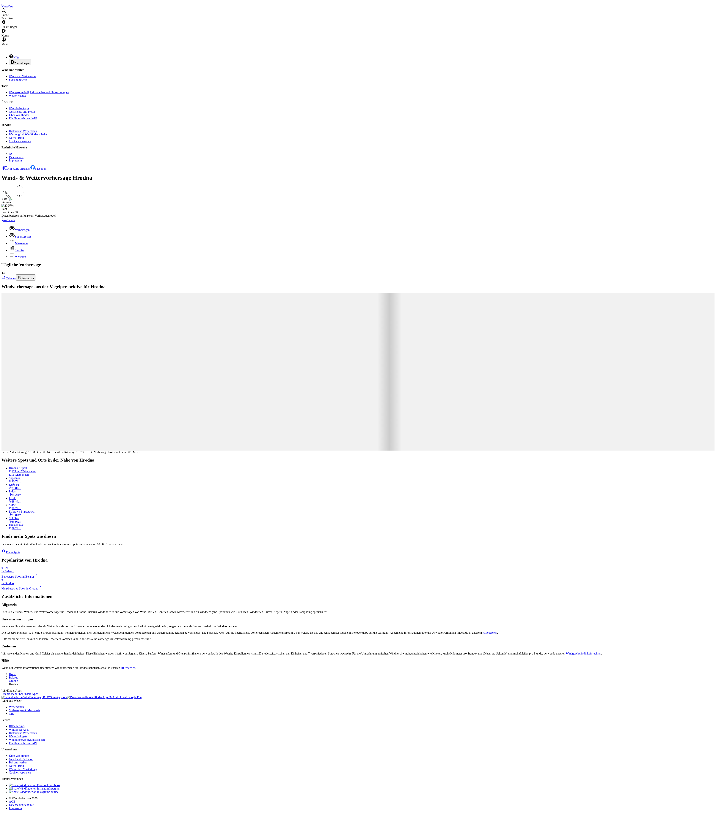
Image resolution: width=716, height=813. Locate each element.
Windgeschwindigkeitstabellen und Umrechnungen (39, 92)
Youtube (54, 791)
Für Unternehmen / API (23, 118)
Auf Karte (9, 220)
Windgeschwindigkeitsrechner (583, 653)
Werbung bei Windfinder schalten (28, 134)
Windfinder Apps (19, 108)
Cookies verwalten (20, 141)
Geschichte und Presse (22, 111)
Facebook (40, 168)
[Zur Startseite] (1, 3)
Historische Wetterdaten (23, 131)
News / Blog (16, 137)
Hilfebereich (490, 632)
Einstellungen (22, 63)
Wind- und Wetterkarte (22, 76)
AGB (12, 153)
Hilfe (16, 57)
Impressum (15, 160)
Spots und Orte (18, 79)
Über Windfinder (19, 115)
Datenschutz (16, 157)
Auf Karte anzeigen (18, 168)
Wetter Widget (17, 95)
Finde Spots (13, 552)
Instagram (54, 788)
